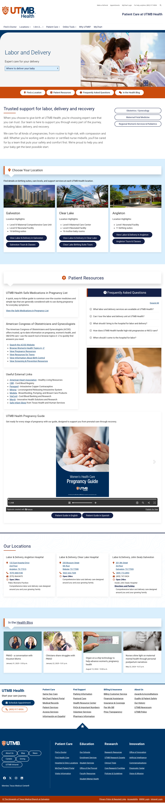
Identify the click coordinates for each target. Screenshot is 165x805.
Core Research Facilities (115, 768)
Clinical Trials (110, 763)
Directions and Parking (124, 586)
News (35, 753)
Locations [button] (24, 27)
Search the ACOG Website (22, 345)
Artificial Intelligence (138, 757)
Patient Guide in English (66, 515)
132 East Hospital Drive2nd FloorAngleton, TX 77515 (19, 566)
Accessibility (132, 799)
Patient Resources (62, 92)
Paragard (14, 386)
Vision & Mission (136, 773)
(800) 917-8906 (16, 709)
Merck (13, 399)
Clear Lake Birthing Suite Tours (78, 244)
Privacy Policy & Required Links (112, 799)
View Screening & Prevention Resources (29, 361)
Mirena (13, 389)
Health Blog (25, 622)
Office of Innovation (137, 752)
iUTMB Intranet (12, 764)
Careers (9, 759)
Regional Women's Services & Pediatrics (138, 124)
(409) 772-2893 (122, 573)
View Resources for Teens (22, 354)
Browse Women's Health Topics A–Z (27, 348)
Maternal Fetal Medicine (138, 117)
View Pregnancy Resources (23, 351)
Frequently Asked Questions (96, 92)
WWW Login (144, 799)
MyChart (98, 27)
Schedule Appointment (19, 702)
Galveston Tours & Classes (22, 244)
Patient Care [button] (52, 27)
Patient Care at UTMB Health (142, 14)
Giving (22, 759)
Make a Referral (102, 5)
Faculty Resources (87, 773)
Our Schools (85, 752)
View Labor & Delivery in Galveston (26, 238)
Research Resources (113, 752)
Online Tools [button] (69, 27)
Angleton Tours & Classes (128, 241)
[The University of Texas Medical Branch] (20, 12)
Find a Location (33, 92)
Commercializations (137, 763)
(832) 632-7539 (69, 573)
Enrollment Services (88, 757)
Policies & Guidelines (113, 773)
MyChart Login (127, 5)
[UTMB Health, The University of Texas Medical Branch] (11, 743)
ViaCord (13, 396)
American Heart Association (23, 380)
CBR (12, 383)
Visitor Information (63, 773)
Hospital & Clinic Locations (66, 763)
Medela (13, 393)
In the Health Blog (131, 92)
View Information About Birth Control (27, 358)
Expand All (154, 303)
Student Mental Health (89, 779)
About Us (9, 753)
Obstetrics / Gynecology (137, 110)
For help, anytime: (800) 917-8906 (145, 5)
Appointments (115, 5)
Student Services (87, 763)
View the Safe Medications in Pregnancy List (27, 310)
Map (23, 753)
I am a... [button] (37, 27)
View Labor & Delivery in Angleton (132, 234)
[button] (160, 5)
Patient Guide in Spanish (97, 515)
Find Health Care (62, 757)
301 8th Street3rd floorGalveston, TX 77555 (125, 566)
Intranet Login (157, 799)
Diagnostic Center (136, 768)
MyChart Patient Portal (64, 768)
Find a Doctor (10, 27)
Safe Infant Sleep (18, 402)
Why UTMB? (85, 27)
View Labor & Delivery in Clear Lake (80, 238)
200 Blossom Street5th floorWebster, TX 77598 (71, 566)
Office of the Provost (88, 768)
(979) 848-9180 (16, 573)
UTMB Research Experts (115, 757)
